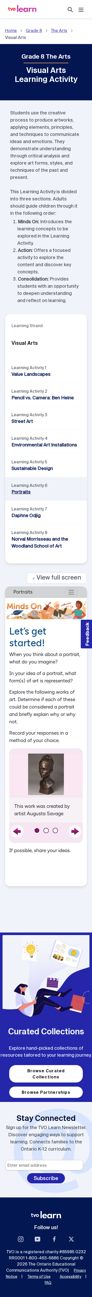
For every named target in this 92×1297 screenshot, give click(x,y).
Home (11, 30)
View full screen (56, 577)
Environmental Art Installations (44, 444)
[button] (86, 634)
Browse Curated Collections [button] (46, 1073)
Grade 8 (34, 30)
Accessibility (70, 1276)
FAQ (48, 1283)
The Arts (59, 30)
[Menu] (81, 9)
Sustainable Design (32, 468)
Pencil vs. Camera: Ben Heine (43, 397)
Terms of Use (39, 1276)
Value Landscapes (31, 374)
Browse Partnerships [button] (46, 1092)
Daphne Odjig (26, 515)
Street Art (22, 421)
